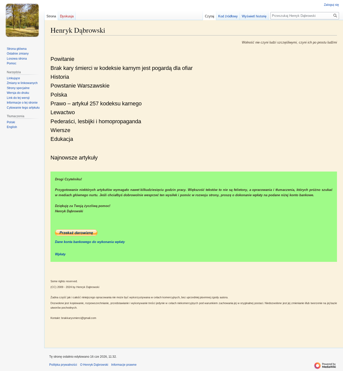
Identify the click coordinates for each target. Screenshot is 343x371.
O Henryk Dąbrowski (94, 364)
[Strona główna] (22, 20)
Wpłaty (60, 254)
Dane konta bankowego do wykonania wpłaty (90, 242)
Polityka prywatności (63, 364)
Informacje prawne (124, 364)
